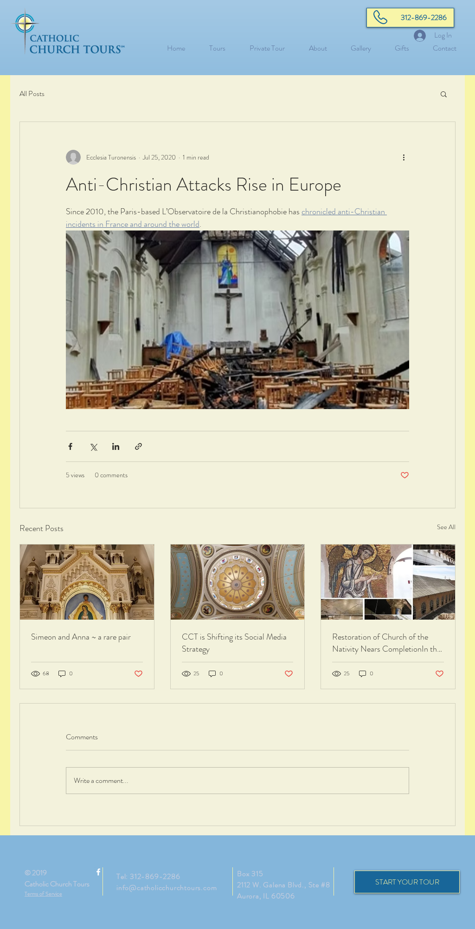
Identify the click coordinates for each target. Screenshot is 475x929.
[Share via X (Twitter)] (93, 446)
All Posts (32, 94)
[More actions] (403, 157)
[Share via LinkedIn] (115, 446)
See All (446, 527)
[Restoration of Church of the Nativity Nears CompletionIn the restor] (388, 582)
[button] (443, 93)
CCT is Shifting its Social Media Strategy (234, 643)
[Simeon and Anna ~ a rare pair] (87, 582)
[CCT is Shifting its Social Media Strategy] (238, 582)
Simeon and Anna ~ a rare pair (81, 637)
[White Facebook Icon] (98, 872)
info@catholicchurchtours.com (166, 887)
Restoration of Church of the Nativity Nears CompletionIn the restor (386, 643)
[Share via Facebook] (70, 446)
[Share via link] (138, 446)
